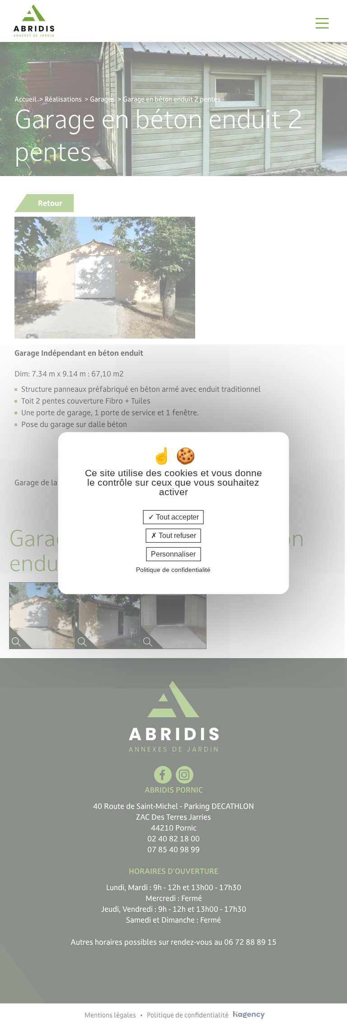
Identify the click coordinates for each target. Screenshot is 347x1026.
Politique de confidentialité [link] (173, 569)
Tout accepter (176, 517)
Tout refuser (176, 535)
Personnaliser (173, 554)
